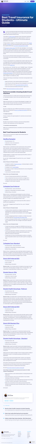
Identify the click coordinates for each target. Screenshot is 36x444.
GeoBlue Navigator (9, 139)
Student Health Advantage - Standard (15, 338)
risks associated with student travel (20, 217)
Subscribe (32, 1)
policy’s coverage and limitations (21, 110)
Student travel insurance (8, 72)
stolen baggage (16, 167)
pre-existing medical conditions (22, 84)
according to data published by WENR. (21, 45)
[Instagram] (8, 438)
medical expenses (18, 164)
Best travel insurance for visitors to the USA (15, 88)
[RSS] (12, 438)
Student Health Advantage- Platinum (15, 289)
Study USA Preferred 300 (11, 307)
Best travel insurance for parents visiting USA (15, 367)
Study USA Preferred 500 (11, 258)
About (28, 1)
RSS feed (19, 435)
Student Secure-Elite (10, 272)
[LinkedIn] (4, 438)
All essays (11, 400)
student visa (12, 65)
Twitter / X (28, 432)
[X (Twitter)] (2, 438)
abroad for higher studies (10, 48)
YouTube (28, 435)
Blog (25, 1)
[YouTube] (6, 438)
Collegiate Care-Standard (11, 243)
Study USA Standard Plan (11, 323)
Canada (30, 43)
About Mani (6, 400)
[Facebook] (10, 438)
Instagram (28, 436)
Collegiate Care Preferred (11, 186)
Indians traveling (12, 36)
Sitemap (19, 436)
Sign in (28, 437)
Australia (9, 44)
